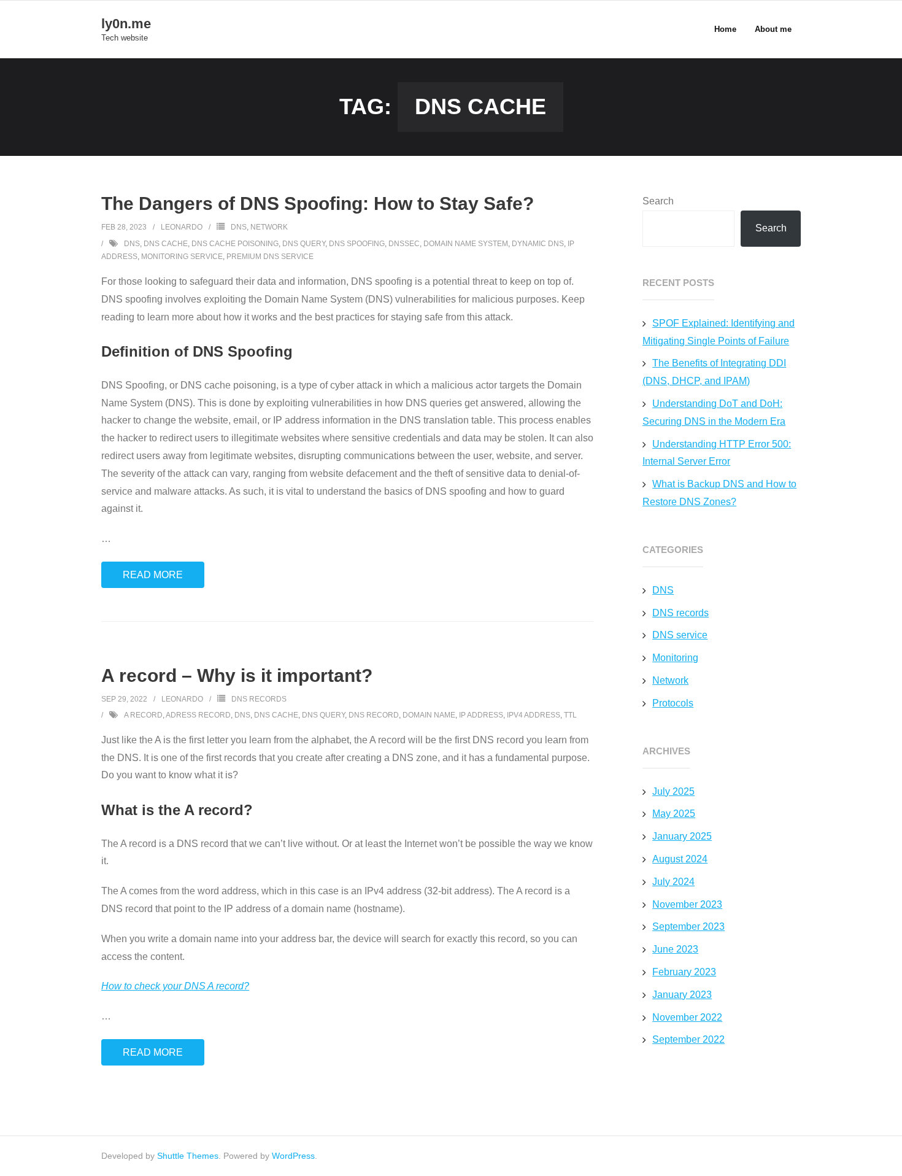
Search (658, 201)
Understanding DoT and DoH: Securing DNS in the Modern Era (713, 412)
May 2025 (673, 813)
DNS (239, 227)
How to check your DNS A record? (175, 986)
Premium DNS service (270, 256)
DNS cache (166, 243)
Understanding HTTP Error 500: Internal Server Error (716, 453)
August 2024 (679, 859)
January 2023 (682, 994)
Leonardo (181, 227)
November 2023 (687, 904)
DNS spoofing (357, 243)
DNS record (374, 715)
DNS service (679, 635)
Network (269, 227)
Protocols (672, 703)
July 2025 (673, 791)
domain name (429, 715)
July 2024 (673, 881)
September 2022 (688, 1039)
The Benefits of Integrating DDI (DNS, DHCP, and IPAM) (714, 372)
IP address (481, 715)
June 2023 (675, 949)
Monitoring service (182, 256)
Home (725, 29)
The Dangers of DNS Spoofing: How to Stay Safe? (317, 203)
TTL (570, 715)
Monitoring (675, 657)
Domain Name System (465, 243)
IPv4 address (533, 715)
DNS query (303, 243)
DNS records (259, 699)
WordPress (293, 1156)
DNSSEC (404, 243)
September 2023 (688, 926)
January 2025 (682, 836)
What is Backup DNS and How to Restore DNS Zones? (719, 493)
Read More (153, 575)
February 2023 (684, 972)
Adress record (198, 715)
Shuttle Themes (187, 1156)
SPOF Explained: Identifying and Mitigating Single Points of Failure (718, 332)
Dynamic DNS (538, 243)
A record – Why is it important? (236, 675)
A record (143, 715)
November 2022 (687, 1017)
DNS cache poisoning (235, 243)
